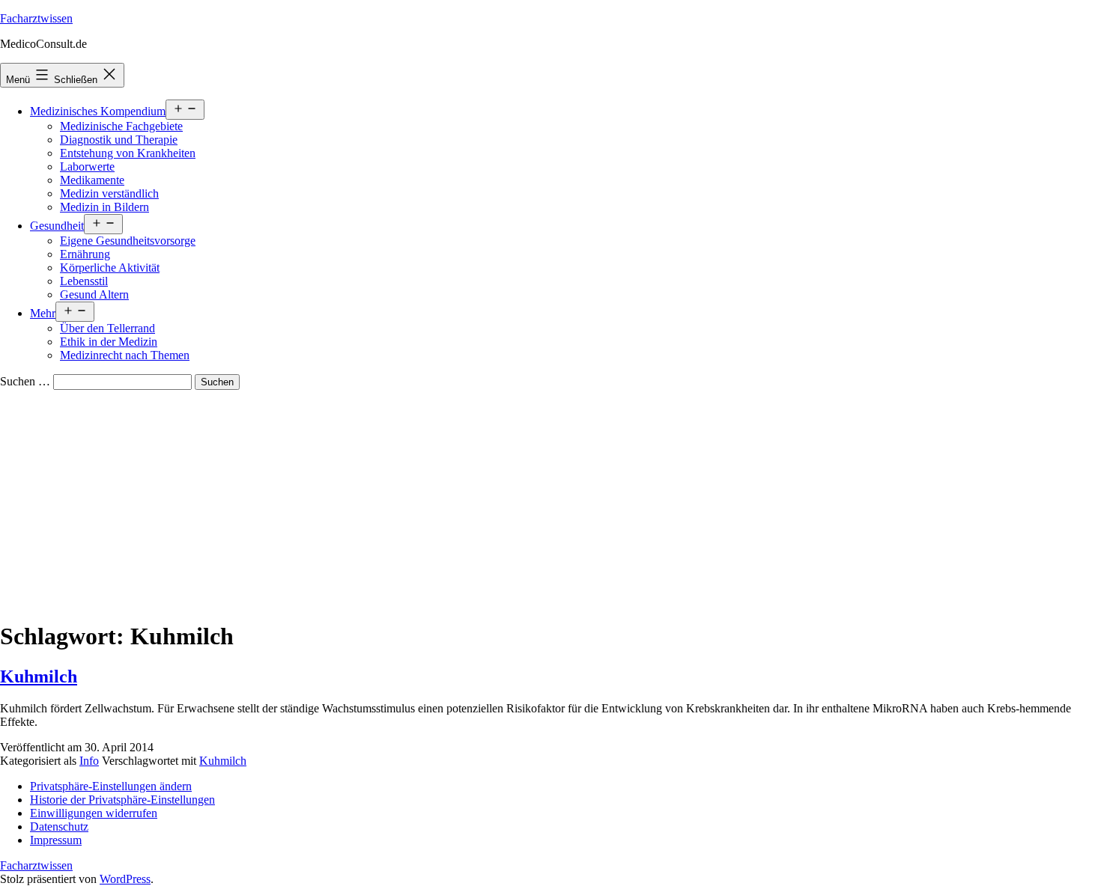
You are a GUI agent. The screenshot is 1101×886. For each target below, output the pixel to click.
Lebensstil (84, 281)
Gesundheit (57, 225)
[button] (111, 786)
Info (89, 760)
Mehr (42, 313)
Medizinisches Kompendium (98, 111)
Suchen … (25, 381)
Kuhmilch (38, 676)
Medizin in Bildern (104, 207)
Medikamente (92, 180)
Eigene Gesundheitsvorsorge (127, 240)
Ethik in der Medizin (108, 341)
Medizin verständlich (109, 193)
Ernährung (85, 254)
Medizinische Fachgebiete (121, 126)
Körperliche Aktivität (110, 267)
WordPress (125, 879)
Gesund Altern (94, 294)
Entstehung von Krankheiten (127, 153)
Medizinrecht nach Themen (124, 355)
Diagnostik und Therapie (119, 139)
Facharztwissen (36, 18)
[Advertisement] (550, 502)
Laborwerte (87, 166)
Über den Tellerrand (107, 328)
